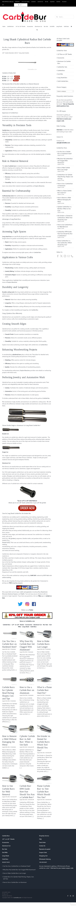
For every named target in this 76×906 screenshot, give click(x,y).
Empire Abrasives (39, 186)
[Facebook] (58, 256)
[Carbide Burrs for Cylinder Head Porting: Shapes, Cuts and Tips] (9, 680)
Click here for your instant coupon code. (62, 868)
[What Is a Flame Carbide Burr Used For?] (44, 680)
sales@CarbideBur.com (63, 143)
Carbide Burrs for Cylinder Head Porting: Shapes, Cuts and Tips (8, 693)
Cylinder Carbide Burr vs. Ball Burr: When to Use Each (65, 209)
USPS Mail (46, 575)
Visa (39, 592)
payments (29, 592)
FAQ (39, 596)
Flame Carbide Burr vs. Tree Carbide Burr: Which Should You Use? (43, 791)
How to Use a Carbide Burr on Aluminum (27, 690)
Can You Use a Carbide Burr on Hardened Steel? (9, 644)
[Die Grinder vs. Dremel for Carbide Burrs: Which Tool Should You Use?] (44, 729)
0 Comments (13, 649)
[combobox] (65, 91)
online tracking (6, 577)
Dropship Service (44, 836)
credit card (23, 592)
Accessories (28, 625)
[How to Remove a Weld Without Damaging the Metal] (9, 729)
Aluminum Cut (37, 625)
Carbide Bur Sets (62, 67)
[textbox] (65, 91)
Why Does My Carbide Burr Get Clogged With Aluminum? (65, 160)
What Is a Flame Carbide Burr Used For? (44, 690)
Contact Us (42, 846)
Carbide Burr (37, 252)
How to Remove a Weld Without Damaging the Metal (64, 199)
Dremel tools (6, 542)
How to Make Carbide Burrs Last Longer (43, 644)
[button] (37, 29)
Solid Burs (33, 627)
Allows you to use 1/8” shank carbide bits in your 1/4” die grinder (27, 503)
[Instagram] (65, 256)
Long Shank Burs (62, 77)
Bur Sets (45, 625)
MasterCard (44, 592)
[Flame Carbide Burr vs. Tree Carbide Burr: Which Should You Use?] (44, 778)
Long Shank (25, 627)
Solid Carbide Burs (63, 81)
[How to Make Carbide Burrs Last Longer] (44, 634)
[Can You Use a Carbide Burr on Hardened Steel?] (9, 634)
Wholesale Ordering (45, 859)
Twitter (31, 610)
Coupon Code (43, 852)
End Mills (60, 74)
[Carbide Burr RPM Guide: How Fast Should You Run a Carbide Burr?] (27, 778)
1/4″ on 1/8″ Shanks (18, 625)
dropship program (17, 583)
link (12, 109)
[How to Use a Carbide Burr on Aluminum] (27, 680)
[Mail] (68, 256)
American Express (13, 594)
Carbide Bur (26, 216)
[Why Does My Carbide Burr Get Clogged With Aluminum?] (27, 634)
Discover (4, 594)
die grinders (12, 538)
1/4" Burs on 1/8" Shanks (65, 54)
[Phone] (72, 256)
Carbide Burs (6, 625)
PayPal (22, 594)
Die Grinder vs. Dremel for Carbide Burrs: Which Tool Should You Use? (65, 217)
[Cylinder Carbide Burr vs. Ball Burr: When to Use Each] (27, 729)
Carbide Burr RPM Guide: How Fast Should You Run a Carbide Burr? (27, 791)
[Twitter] (61, 256)
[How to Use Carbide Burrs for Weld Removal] (9, 778)
